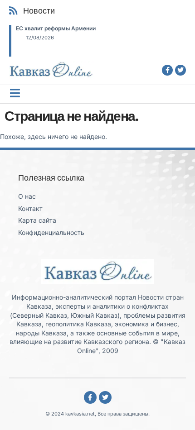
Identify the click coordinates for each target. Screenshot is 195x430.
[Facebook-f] (167, 70)
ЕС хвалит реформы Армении (56, 28)
